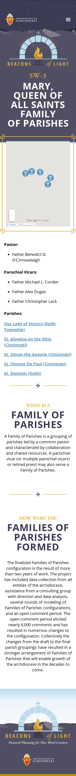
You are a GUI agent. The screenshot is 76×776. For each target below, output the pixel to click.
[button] (68, 19)
